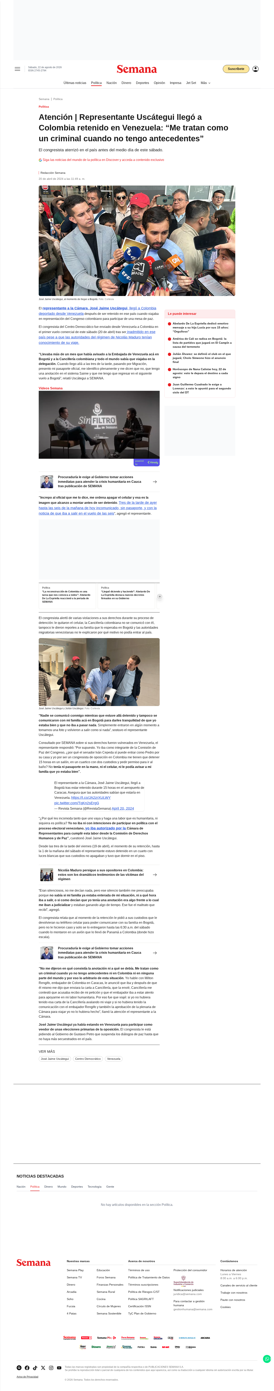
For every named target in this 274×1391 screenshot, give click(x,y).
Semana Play (75, 1270)
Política (58, 99)
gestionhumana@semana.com (193, 1309)
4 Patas (71, 1313)
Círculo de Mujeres (109, 1306)
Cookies (225, 1307)
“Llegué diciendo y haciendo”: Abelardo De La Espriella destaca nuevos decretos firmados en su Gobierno (125, 595)
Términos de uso (139, 1270)
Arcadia (71, 1291)
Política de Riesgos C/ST (144, 1291)
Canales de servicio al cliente (238, 1285)
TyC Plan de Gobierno (142, 1313)
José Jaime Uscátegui (55, 1058)
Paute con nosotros (232, 1299)
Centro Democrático (88, 1058)
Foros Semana (106, 1277)
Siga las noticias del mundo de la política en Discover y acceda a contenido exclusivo (103, 160)
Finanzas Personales (110, 1284)
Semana (44, 99)
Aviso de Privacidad (32, 1376)
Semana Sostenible (109, 1313)
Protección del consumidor (190, 1270)
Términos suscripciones (143, 1284)
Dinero (71, 1284)
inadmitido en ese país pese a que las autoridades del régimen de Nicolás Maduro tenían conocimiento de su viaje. (97, 337)
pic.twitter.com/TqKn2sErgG (76, 803)
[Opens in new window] (27, 1367)
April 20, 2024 (123, 808)
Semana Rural (106, 1291)
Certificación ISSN (139, 1306)
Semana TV (74, 1277)
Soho (70, 1299)
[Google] (19, 1367)
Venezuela (113, 1058)
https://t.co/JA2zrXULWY (91, 798)
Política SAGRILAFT (141, 1299)
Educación (103, 1270)
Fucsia (71, 1306)
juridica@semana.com (188, 1294)
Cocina (101, 1299)
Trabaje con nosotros (233, 1292)
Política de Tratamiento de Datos (149, 1277)
